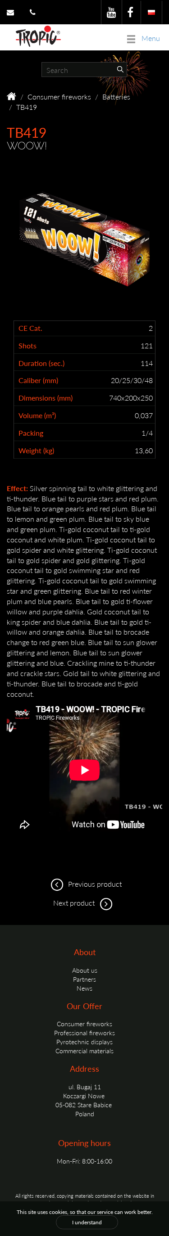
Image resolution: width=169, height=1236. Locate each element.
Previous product (94, 884)
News (84, 987)
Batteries (116, 96)
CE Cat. (30, 328)
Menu (150, 38)
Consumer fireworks (59, 96)
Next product (74, 903)
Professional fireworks (84, 1032)
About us (84, 969)
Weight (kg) (36, 451)
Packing (30, 433)
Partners (84, 978)
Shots (27, 346)
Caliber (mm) (38, 380)
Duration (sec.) (41, 363)
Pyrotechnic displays (84, 1041)
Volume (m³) (37, 415)
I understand (87, 1222)
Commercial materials (84, 1050)
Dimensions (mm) (45, 398)
